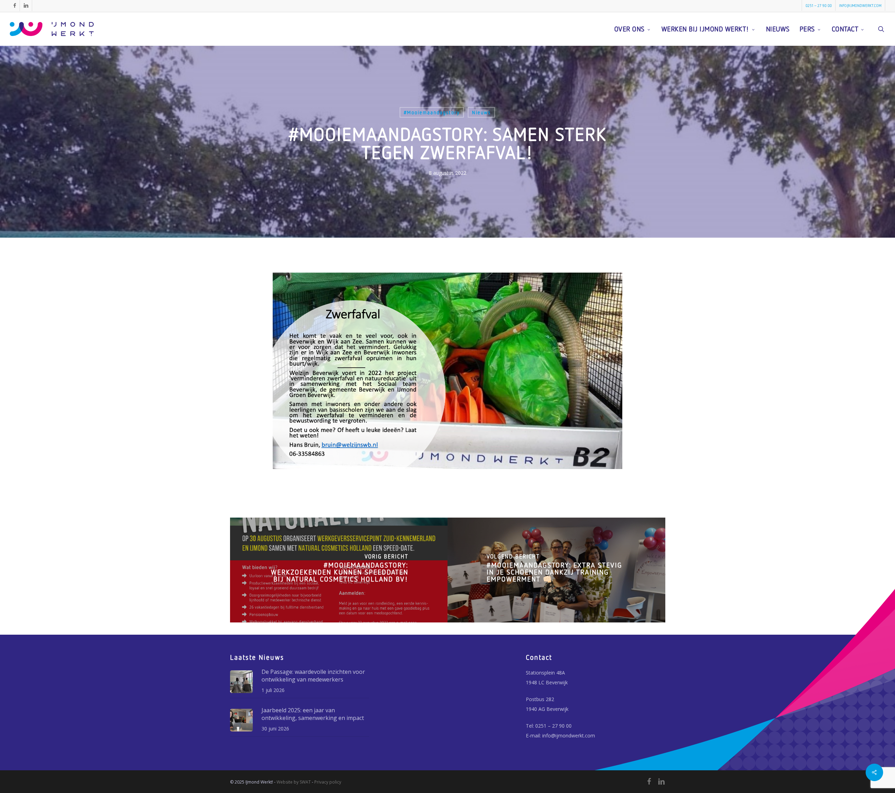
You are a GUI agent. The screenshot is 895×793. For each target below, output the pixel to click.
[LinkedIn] (661, 781)
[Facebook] (649, 781)
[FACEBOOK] (15, 5)
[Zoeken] (881, 29)
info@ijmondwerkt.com (568, 735)
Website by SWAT (294, 782)
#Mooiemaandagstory (432, 112)
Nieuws (481, 112)
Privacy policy (327, 782)
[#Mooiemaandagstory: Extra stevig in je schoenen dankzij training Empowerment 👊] (556, 570)
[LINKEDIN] (26, 5)
